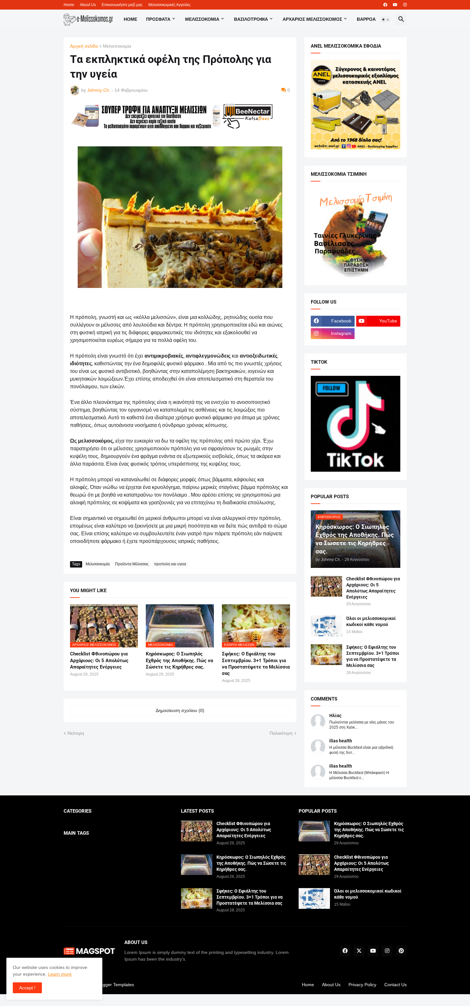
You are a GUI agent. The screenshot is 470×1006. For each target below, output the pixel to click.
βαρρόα (366, 19)
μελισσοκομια (202, 19)
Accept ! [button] (27, 987)
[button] (385, 19)
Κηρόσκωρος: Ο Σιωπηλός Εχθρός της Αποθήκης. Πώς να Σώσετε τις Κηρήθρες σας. (179, 660)
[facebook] (385, 5)
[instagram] (405, 5)
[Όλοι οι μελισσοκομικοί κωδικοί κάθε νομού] (326, 625)
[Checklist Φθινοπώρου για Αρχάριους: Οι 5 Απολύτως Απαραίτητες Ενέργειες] (326, 586)
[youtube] (395, 5)
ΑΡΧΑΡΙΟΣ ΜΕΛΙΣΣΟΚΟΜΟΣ (312, 19)
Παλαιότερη (281, 733)
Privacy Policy (362, 984)
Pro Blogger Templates (111, 984)
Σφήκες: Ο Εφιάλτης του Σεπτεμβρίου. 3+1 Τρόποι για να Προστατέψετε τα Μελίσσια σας (256, 663)
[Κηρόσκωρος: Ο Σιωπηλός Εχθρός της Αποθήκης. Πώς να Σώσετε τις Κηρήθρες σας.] (196, 864)
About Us (88, 5)
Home (69, 5)
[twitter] (359, 951)
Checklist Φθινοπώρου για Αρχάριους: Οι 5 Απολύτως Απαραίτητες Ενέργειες (99, 660)
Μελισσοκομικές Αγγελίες (169, 5)
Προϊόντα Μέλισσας (132, 564)
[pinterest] (401, 951)
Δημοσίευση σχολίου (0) (180, 710)
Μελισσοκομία (117, 46)
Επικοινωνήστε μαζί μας (122, 5)
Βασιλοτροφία (251, 19)
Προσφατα (158, 19)
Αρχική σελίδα (84, 46)
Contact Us (395, 984)
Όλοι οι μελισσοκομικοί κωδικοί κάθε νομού (371, 621)
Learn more (60, 974)
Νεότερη (75, 733)
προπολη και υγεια (170, 564)
